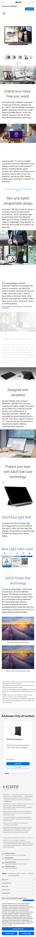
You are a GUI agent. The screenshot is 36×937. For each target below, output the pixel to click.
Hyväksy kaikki (26, 933)
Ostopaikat (29, 9)
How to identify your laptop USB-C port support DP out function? (18, 189)
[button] (3, 2)
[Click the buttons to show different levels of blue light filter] (4, 556)
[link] (18, 2)
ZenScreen (31, 873)
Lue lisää (18, 767)
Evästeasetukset (18, 929)
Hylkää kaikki (9, 933)
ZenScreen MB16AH (9, 6)
